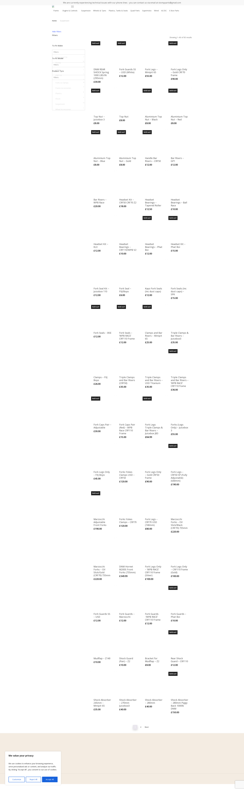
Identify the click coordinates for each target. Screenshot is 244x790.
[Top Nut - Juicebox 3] (102, 100)
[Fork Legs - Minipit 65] (154, 53)
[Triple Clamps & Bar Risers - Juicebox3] (180, 316)
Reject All (33, 779)
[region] (33, 768)
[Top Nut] (128, 100)
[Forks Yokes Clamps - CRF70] (128, 502)
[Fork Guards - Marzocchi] (128, 597)
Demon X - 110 (69, 80)
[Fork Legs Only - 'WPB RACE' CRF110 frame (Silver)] (154, 550)
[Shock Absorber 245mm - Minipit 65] (102, 683)
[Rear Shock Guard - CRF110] (180, 642)
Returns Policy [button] (80, 759)
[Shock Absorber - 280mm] (154, 683)
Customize (16, 779)
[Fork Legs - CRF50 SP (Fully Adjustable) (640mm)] (180, 455)
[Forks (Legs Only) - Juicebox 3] (180, 408)
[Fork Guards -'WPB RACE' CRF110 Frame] (154, 597)
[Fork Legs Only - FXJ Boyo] (102, 455)
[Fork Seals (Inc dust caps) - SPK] (180, 272)
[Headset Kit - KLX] (102, 227)
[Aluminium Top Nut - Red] (180, 100)
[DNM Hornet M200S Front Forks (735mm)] (128, 550)
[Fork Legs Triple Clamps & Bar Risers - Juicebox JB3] (154, 408)
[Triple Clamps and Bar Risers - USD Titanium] (154, 360)
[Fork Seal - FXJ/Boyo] (128, 272)
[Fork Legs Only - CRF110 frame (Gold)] (180, 550)
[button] (72, 6)
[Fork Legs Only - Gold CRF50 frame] (154, 455)
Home (54, 21)
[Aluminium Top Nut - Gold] (128, 141)
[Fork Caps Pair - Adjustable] (102, 408)
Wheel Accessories (69, 109)
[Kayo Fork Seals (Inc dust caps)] (154, 272)
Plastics (69, 93)
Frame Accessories (69, 87)
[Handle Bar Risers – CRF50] (154, 141)
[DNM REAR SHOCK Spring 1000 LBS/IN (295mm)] (102, 53)
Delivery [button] (77, 763)
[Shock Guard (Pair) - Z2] (128, 642)
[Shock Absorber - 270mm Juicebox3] (128, 683)
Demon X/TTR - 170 (69, 96)
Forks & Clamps (69, 82)
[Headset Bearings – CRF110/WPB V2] (128, 227)
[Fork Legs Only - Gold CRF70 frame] (180, 53)
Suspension (69, 103)
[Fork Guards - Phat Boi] (180, 597)
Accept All (50, 779)
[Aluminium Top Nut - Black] (154, 100)
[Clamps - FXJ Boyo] (102, 360)
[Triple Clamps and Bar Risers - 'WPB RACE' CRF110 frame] (180, 360)
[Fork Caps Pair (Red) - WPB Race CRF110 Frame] (128, 408)
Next (147, 727)
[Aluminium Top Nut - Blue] (102, 141)
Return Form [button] (79, 767)
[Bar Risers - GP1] (180, 141)
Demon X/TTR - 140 (69, 91)
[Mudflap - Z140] (102, 642)
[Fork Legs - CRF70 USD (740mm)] (154, 502)
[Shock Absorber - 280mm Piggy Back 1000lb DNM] (180, 683)
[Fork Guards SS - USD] (102, 597)
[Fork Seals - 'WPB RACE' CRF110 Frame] (128, 316)
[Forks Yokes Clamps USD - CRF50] (128, 455)
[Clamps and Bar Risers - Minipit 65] (154, 316)
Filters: (56, 52)
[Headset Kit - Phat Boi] (180, 227)
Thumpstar (69, 67)
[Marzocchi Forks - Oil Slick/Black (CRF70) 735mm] (180, 502)
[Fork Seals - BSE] (102, 316)
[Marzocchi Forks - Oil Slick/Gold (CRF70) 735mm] (102, 550)
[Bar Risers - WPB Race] (102, 183)
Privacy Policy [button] (79, 755)
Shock (69, 98)
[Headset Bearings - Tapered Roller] (154, 183)
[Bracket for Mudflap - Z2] (154, 642)
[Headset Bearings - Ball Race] (180, 183)
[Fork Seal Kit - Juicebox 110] (102, 272)
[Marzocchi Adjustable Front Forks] (102, 502)
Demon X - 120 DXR (69, 85)
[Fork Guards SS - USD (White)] (128, 53)
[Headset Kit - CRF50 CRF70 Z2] (128, 183)
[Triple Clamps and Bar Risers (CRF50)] (128, 360)
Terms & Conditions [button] (82, 751)
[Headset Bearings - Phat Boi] (154, 227)
